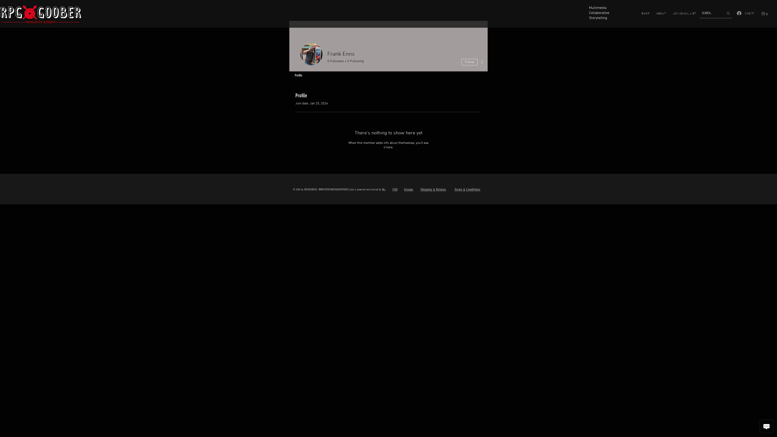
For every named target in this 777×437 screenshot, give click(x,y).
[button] (765, 13)
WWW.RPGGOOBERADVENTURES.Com (336, 189)
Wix (384, 189)
